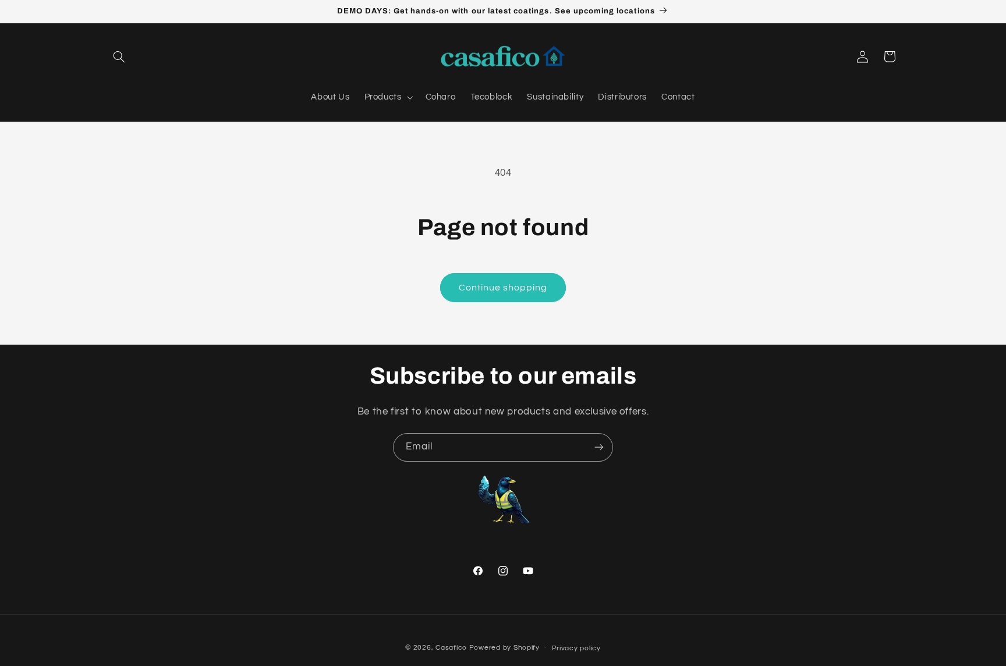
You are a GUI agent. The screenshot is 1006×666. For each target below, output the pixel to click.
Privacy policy (576, 648)
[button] (119, 56)
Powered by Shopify (504, 647)
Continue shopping (503, 287)
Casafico (451, 647)
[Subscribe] (599, 447)
